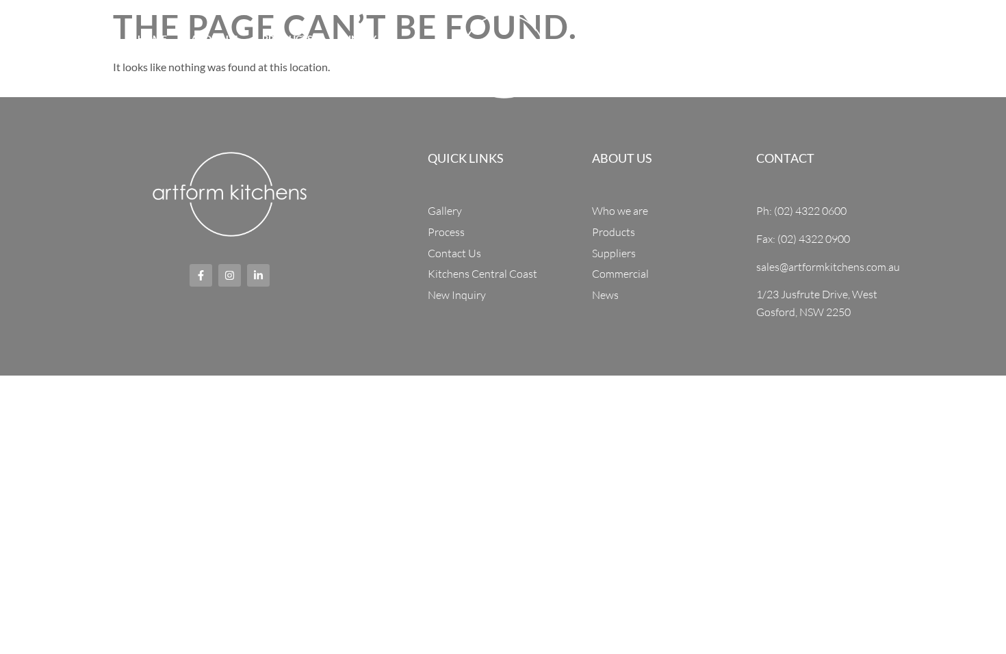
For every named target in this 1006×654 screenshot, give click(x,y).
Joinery (356, 38)
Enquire (368, 73)
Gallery (765, 38)
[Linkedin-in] (75, 56)
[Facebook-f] (25, 56)
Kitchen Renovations (665, 38)
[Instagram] (50, 56)
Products (287, 38)
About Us (214, 38)
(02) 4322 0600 (952, 54)
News (824, 38)
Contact (644, 73)
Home (152, 38)
